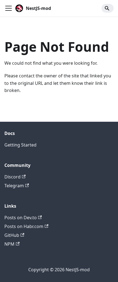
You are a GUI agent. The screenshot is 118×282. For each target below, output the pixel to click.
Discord (12, 177)
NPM (9, 244)
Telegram (14, 186)
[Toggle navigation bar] (8, 8)
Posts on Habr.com (23, 226)
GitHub (11, 235)
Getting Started (20, 145)
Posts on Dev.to (20, 218)
